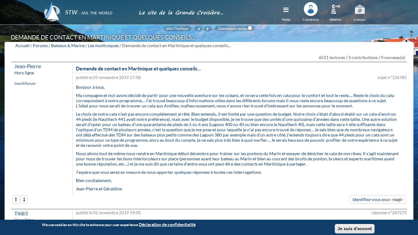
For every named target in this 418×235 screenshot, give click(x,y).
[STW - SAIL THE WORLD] (87, 4)
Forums (40, 45)
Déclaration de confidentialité (167, 224)
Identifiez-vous (367, 199)
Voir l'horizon (177, 28)
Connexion (311, 19)
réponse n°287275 (389, 212)
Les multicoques (103, 45)
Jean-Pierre (27, 66)
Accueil (22, 45)
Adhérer (335, 19)
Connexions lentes (232, 28)
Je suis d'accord (355, 228)
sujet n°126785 (392, 77)
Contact (360, 19)
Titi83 (21, 213)
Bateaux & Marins (68, 45)
